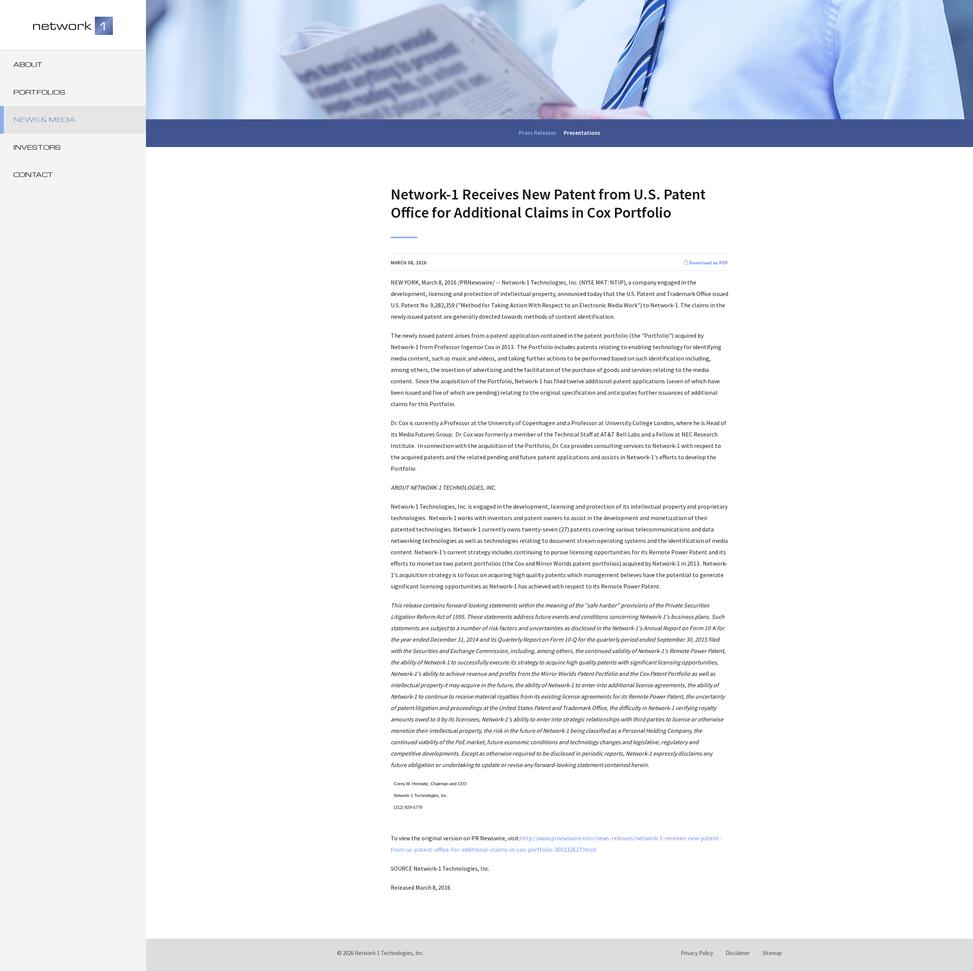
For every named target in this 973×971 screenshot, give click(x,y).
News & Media (44, 119)
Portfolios (39, 92)
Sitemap (772, 953)
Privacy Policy (697, 953)
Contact (33, 175)
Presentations (582, 132)
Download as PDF (708, 262)
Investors (37, 147)
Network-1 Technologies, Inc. (389, 953)
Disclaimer (738, 953)
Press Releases (537, 132)
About (28, 64)
